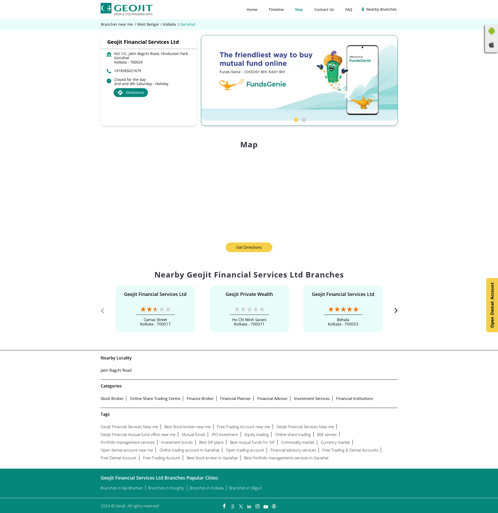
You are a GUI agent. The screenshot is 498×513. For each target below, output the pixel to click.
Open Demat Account (492, 305)
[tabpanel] (299, 77)
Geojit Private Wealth (249, 294)
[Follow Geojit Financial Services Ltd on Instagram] (257, 505)
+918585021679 (127, 70)
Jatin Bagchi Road (116, 370)
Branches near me (117, 24)
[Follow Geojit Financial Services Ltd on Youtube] (265, 505)
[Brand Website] (274, 505)
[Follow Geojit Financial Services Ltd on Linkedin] (249, 505)
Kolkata (169, 24)
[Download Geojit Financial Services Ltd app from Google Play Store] (491, 36)
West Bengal (148, 24)
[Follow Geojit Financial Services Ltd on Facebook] (224, 505)
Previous (105, 312)
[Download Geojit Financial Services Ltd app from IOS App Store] (491, 46)
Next (393, 312)
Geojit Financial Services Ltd (155, 294)
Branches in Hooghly (166, 487)
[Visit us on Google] (232, 505)
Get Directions (249, 247)
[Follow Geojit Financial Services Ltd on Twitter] (240, 505)
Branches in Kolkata (207, 487)
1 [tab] (295, 119)
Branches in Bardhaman (122, 487)
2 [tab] (303, 119)
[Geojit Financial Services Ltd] (127, 9)
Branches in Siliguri (245, 487)
